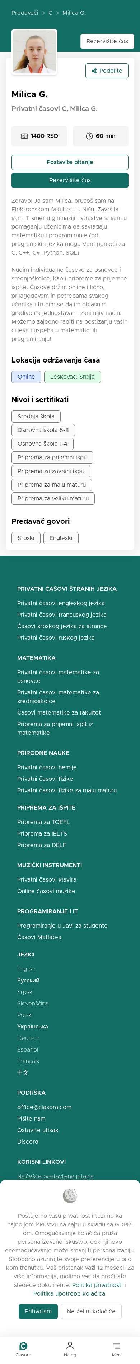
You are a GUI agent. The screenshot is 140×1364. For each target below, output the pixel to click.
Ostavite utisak (38, 1130)
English (26, 969)
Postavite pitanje (70, 162)
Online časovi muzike (46, 891)
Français (28, 1061)
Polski (24, 1015)
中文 (23, 1073)
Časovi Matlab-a (39, 937)
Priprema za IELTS (42, 833)
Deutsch (28, 1038)
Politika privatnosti (97, 1285)
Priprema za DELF (41, 845)
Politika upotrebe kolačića (69, 1294)
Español (27, 1049)
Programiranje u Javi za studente (62, 926)
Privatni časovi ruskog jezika (56, 638)
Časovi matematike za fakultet (59, 713)
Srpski (25, 992)
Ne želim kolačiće (91, 1311)
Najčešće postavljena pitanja (55, 1176)
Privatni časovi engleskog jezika (61, 603)
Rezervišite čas (107, 41)
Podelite (110, 71)
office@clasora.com (44, 1107)
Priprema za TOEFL (43, 822)
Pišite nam (31, 1119)
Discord (27, 1142)
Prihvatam (38, 1311)
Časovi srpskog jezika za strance (62, 626)
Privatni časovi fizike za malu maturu (67, 790)
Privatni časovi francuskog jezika (62, 615)
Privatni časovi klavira (46, 880)
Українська (32, 1026)
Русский (28, 980)
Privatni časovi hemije (47, 767)
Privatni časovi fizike (45, 779)
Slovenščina (32, 1003)
